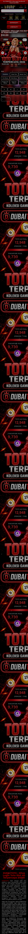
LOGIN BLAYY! (14, 27)
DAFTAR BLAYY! (14, 22)
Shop (2, 7)
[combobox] (12, 10)
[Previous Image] (2, 53)
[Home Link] (9, 6)
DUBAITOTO (5, 881)
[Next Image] (25, 53)
